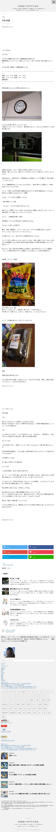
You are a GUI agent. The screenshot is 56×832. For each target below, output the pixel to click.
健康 (2, 670)
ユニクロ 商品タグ (15, 599)
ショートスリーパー (8, 696)
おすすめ (11, 692)
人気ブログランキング (8, 740)
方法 (15, 708)
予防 (36, 700)
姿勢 (40, 704)
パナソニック (6, 700)
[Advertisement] (28, 37)
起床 (35, 713)
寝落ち (46, 704)
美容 (2, 677)
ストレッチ (28, 696)
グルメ (2, 664)
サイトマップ (29, 818)
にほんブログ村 (6, 731)
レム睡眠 (30, 700)
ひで (9, 568)
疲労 (34, 708)
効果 (23, 704)
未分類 (2, 673)
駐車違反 (3, 680)
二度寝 (43, 700)
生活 (2, 674)
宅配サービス (4, 682)
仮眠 (48, 700)
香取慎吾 (11, 565)
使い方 (12, 704)
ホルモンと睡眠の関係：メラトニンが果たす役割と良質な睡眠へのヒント (19, 686)
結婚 (19, 713)
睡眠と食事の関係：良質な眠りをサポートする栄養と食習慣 (16, 683)
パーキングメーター (19, 700)
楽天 (29, 708)
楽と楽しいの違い (15, 578)
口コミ (34, 704)
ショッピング (4, 665)
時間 (20, 708)
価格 (18, 704)
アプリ (29, 692)
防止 (49, 713)
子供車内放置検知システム (17, 609)
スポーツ (3, 667)
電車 (3, 717)
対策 (10, 708)
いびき (4, 692)
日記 (4, 563)
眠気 (39, 708)
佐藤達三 (3, 668)
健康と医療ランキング (6, 722)
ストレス (19, 696)
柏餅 (8, 565)
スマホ (36, 696)
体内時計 (5, 704)
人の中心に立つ (14, 620)
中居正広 (5, 565)
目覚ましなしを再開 (10, 630)
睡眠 (2, 675)
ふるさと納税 (21, 692)
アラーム (36, 692)
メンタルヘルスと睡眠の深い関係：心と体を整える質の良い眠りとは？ (18, 687)
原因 (28, 704)
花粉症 (29, 713)
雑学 (2, 678)
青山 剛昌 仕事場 (10, 631)
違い (40, 713)
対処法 (4, 708)
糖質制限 (13, 713)
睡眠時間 (5, 713)
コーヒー (49, 692)
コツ (43, 692)
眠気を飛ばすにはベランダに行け (19, 589)
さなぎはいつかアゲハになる (28, 6)
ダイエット (44, 696)
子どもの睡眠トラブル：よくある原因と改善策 (12, 685)
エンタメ (3, 663)
